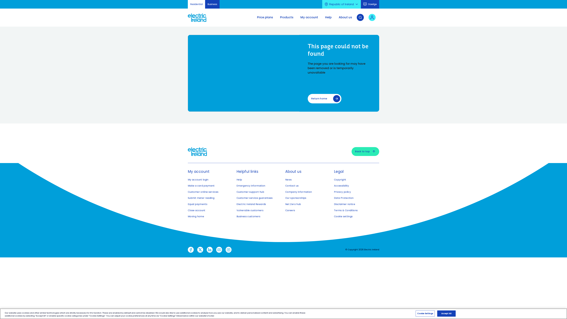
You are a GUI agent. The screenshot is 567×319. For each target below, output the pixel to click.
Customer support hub (250, 192)
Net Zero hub (293, 204)
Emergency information (251, 185)
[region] (283, 314)
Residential (196, 4)
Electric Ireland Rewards (251, 204)
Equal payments (197, 204)
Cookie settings (343, 216)
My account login (198, 179)
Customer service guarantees (255, 198)
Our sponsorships (295, 198)
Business (212, 4)
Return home (319, 98)
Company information (298, 192)
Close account (196, 210)
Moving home (196, 216)
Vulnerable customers (250, 210)
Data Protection (343, 198)
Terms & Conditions (346, 210)
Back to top (362, 151)
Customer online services (203, 192)
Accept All (446, 313)
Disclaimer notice (344, 204)
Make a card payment (201, 185)
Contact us (292, 185)
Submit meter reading (201, 198)
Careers (290, 210)
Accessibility (341, 185)
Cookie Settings (425, 313)
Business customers (248, 216)
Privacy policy (342, 192)
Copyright (340, 179)
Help (239, 179)
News (288, 179)
